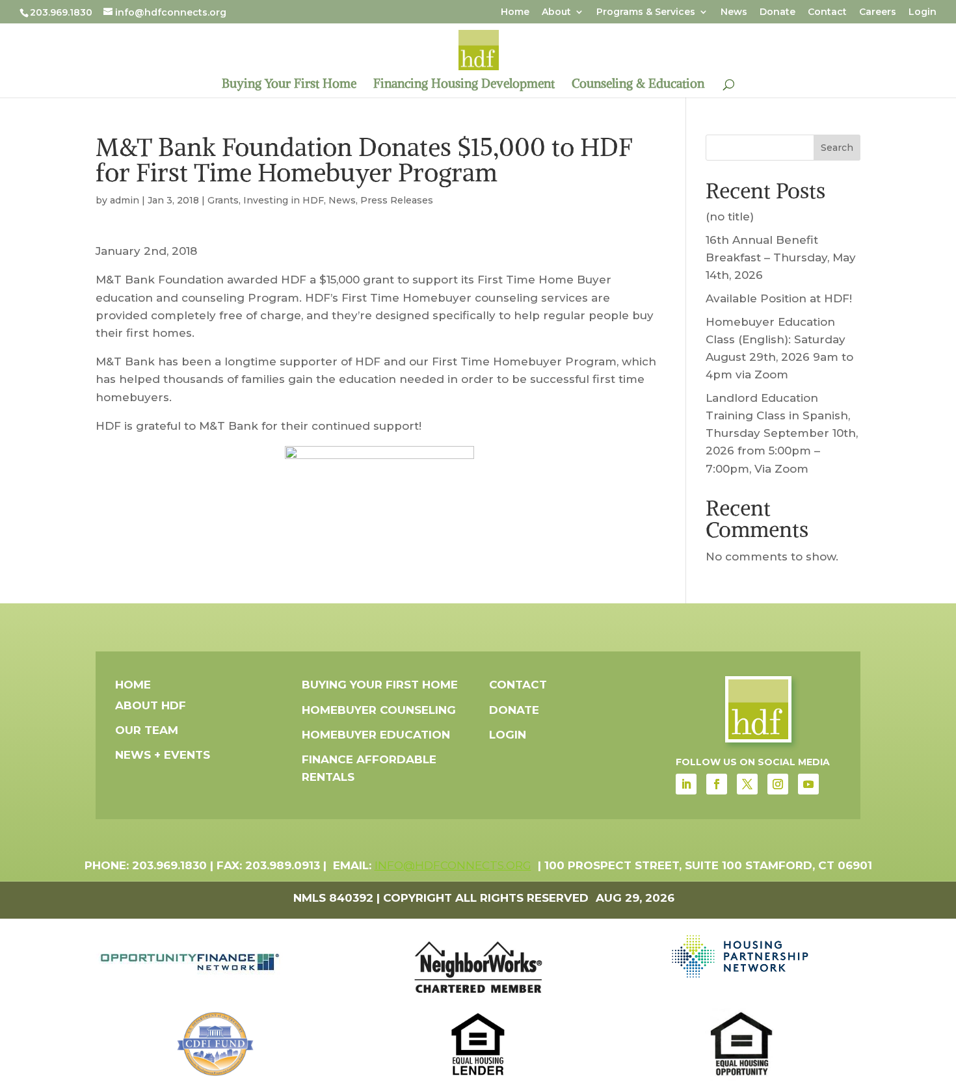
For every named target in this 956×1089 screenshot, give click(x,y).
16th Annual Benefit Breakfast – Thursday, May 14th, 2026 (781, 257)
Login (922, 12)
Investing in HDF (283, 200)
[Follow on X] (747, 784)
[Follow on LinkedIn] (686, 784)
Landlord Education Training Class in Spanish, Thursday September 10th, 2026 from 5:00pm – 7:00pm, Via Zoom (782, 433)
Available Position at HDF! (779, 298)
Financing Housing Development (464, 85)
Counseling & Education (638, 85)
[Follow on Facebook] (716, 784)
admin (124, 200)
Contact (827, 12)
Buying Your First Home (289, 85)
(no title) (730, 216)
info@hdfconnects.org (453, 865)
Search (837, 147)
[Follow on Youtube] (808, 784)
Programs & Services (645, 12)
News (734, 12)
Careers (877, 12)
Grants (223, 200)
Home (515, 12)
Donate (777, 12)
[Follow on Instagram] (777, 784)
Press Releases (396, 200)
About (556, 12)
